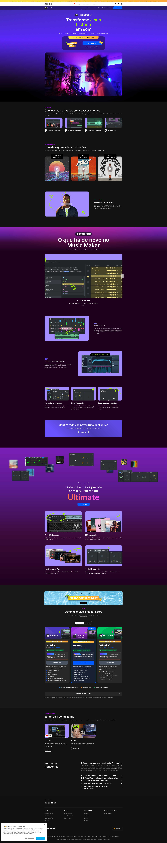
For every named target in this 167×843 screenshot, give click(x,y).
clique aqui (70, 698)
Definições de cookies (29, 838)
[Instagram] (49, 803)
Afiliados (46, 822)
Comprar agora (117, 7)
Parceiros (47, 820)
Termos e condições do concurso (73, 836)
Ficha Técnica (50, 836)
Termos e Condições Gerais (59, 836)
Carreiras (86, 818)
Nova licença (80, 623)
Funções (94, 7)
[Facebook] (55, 803)
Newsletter (86, 815)
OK (40, 838)
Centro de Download (49, 818)
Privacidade (83, 836)
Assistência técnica (49, 813)
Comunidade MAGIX (68, 815)
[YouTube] (46, 803)
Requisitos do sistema (106, 7)
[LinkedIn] (52, 803)
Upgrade (88, 623)
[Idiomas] (121, 4)
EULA (100, 836)
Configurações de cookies (92, 836)
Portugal (118, 828)
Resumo (83, 7)
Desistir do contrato (116, 836)
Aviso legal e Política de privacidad (10, 834)
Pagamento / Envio (106, 836)
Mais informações (107, 813)
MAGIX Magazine (68, 813)
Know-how (47, 815)
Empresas (86, 813)
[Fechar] (44, 824)
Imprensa (86, 820)
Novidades (89, 7)
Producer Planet (67, 818)
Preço (99, 7)
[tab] (82, 305)
